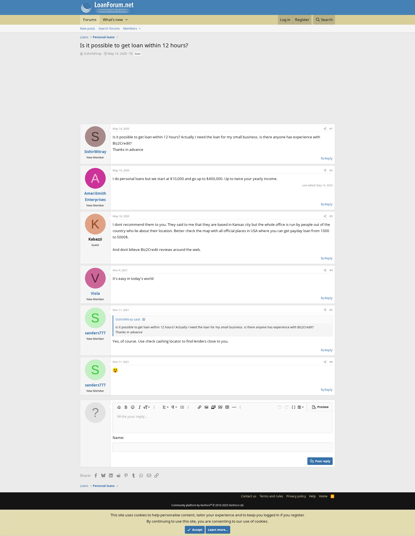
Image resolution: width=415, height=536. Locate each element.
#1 (331, 129)
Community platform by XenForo (207, 505)
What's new (113, 19)
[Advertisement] (207, 89)
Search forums (109, 28)
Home (323, 496)
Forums (89, 19)
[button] (126, 20)
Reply (328, 158)
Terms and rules (271, 496)
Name (118, 437)
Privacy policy (296, 496)
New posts (87, 28)
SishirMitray (92, 53)
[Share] (325, 129)
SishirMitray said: (128, 319)
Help (312, 496)
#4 (331, 270)
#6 (331, 362)
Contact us (248, 496)
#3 (331, 216)
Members (130, 28)
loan (137, 54)
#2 (331, 170)
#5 (331, 310)
